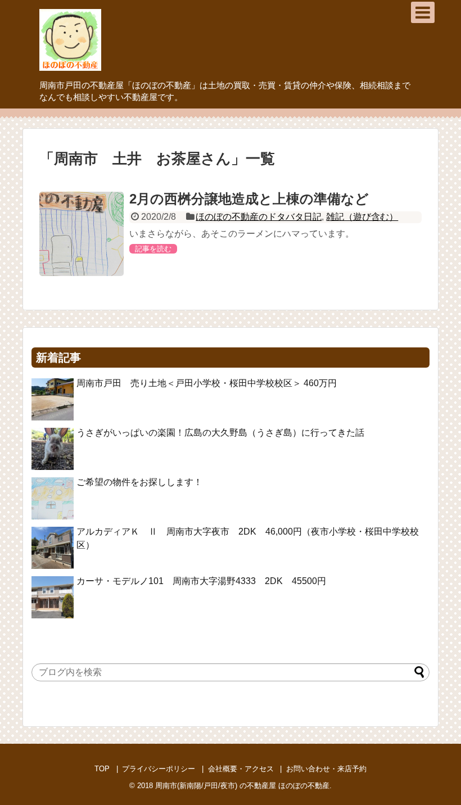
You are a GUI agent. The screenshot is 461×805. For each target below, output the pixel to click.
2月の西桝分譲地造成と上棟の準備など (249, 198)
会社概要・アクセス (241, 769)
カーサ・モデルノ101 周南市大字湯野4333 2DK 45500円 (201, 581)
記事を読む (153, 249)
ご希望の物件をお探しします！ (139, 482)
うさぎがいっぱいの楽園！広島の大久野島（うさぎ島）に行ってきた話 (220, 432)
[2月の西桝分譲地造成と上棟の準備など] (81, 234)
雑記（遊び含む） (362, 216)
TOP (102, 769)
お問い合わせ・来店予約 (326, 769)
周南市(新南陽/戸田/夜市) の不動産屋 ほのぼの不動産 (242, 785)
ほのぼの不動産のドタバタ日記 (259, 216)
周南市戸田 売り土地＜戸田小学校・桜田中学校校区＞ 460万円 (211, 383)
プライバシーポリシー (158, 769)
